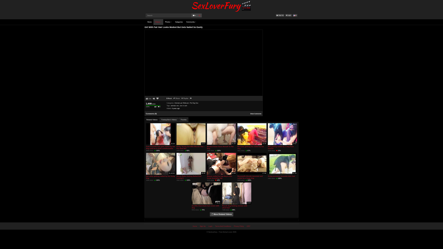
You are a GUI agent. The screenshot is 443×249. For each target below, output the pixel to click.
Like (149, 98)
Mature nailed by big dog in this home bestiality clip (219, 177)
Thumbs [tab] (184, 120)
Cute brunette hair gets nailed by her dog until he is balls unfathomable (160, 147)
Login (289, 15)
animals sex (175, 106)
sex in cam (183, 106)
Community (190, 22)
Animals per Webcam (182, 103)
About (169, 98)
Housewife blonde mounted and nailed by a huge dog (250, 177)
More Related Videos (222, 214)
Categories (179, 22)
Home (149, 22)
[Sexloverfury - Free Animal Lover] (221, 6)
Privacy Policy (239, 226)
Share (177, 98)
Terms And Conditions (223, 226)
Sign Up (281, 15)
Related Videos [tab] (151, 120)
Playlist (185, 98)
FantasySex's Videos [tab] (169, 120)
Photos (168, 22)
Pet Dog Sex (194, 103)
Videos (158, 22)
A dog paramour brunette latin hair (281, 176)
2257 (248, 226)
